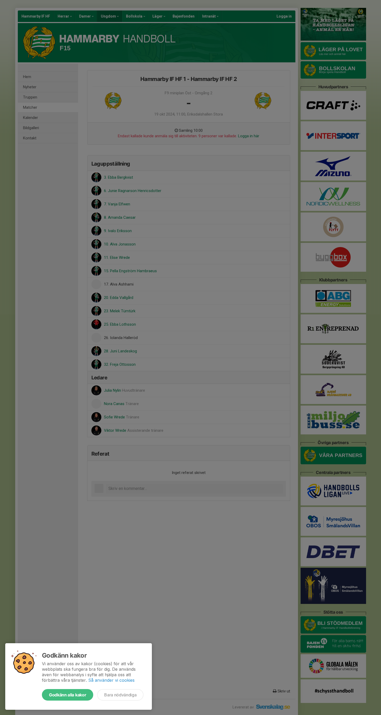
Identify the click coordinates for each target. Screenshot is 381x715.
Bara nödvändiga (120, 694)
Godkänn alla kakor (67, 694)
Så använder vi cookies (111, 680)
